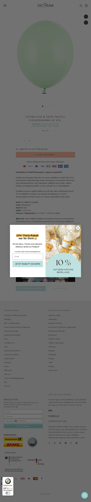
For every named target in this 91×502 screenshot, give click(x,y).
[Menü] (12, 478)
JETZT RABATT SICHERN (27, 264)
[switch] (8, 493)
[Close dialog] (78, 228)
